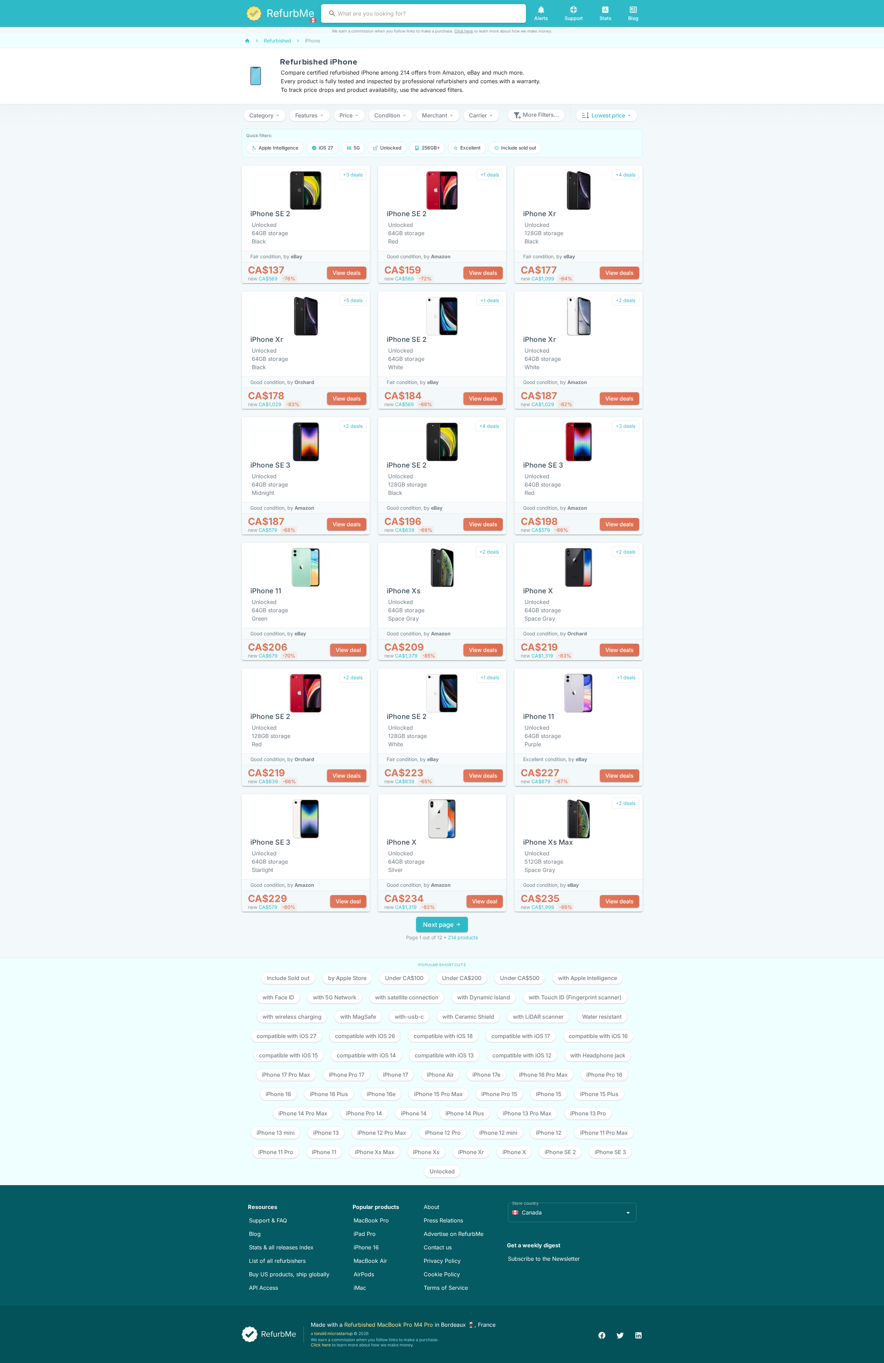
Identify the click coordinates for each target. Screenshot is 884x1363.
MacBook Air (370, 1260)
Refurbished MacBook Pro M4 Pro (389, 1324)
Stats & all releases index (281, 1247)
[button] (264, 115)
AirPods (364, 1274)
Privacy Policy (442, 1260)
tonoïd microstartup (333, 1333)
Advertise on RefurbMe (453, 1233)
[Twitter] (620, 1334)
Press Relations (443, 1220)
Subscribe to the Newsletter (544, 1258)
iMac (360, 1287)
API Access (263, 1287)
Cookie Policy (442, 1274)
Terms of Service (446, 1287)
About (431, 1206)
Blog (255, 1233)
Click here (463, 31)
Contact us (438, 1247)
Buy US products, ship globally (289, 1274)
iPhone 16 (366, 1247)
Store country (525, 1203)
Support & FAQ (268, 1220)
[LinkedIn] (638, 1334)
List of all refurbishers (277, 1260)
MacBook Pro (371, 1220)
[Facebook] (602, 1334)
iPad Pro (365, 1233)
